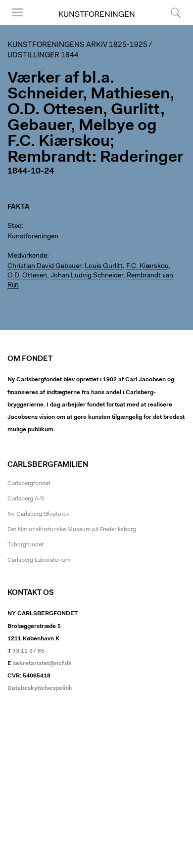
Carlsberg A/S (26, 499)
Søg (169, 24)
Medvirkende (27, 256)
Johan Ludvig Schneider (86, 275)
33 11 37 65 (28, 651)
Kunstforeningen (96, 15)
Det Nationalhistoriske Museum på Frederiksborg (71, 530)
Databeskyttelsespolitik (39, 688)
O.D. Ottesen (27, 275)
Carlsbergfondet (28, 484)
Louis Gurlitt (104, 266)
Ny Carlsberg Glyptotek (38, 514)
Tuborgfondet (25, 545)
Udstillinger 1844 (43, 55)
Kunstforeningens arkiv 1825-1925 (77, 45)
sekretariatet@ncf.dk (42, 664)
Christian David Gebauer (44, 266)
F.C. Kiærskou (147, 266)
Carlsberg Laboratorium (38, 560)
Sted (14, 226)
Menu (14, 24)
